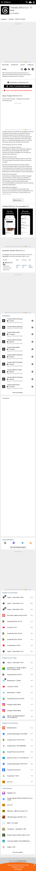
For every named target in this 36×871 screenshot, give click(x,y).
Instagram (15, 13)
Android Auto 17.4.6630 (14, 692)
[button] (22, 69)
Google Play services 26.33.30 (15, 698)
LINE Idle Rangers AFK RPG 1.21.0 (16, 817)
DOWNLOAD (30, 64)
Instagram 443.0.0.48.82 (14, 710)
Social (4, 69)
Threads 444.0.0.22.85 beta (14, 362)
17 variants (12, 349)
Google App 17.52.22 (13, 776)
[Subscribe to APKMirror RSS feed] (31, 543)
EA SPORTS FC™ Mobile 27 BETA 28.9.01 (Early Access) (16, 668)
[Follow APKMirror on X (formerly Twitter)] (5, 543)
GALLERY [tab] (22, 64)
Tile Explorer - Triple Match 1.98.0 (16, 829)
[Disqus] (18, 467)
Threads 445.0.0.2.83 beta (14, 340)
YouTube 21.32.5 (12, 627)
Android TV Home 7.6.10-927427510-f (18, 758)
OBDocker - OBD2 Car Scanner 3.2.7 (17, 811)
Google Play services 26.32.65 (15, 752)
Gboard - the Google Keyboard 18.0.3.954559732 (16, 716)
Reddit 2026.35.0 (12, 728)
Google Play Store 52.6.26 (14, 633)
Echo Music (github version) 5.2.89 (17, 615)
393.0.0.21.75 (8, 262)
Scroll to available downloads (19, 86)
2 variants (11, 364)
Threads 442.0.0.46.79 (13, 385)
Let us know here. (22, 861)
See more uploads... (18, 392)
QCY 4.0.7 (10, 782)
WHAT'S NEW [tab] (5, 64)
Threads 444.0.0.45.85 (13, 332)
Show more (17, 200)
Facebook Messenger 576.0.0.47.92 (17, 764)
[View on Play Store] (25, 69)
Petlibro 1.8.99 (11, 847)
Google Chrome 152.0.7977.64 (15, 740)
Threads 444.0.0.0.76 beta (14, 370)
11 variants (12, 334)
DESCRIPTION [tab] (14, 64)
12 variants (12, 386)
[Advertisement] (18, 43)
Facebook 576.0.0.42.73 (14, 770)
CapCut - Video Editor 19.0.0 (15, 609)
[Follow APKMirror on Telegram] (22, 543)
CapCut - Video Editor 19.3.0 (15, 651)
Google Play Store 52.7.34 (14, 621)
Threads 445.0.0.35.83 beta (14, 319)
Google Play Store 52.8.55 (14, 639)
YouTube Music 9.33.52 (13, 645)
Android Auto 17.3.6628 (14, 680)
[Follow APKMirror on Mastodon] (14, 543)
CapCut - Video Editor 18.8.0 (15, 597)
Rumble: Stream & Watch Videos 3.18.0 (18, 835)
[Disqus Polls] (18, 422)
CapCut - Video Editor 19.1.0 (15, 603)
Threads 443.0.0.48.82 (13, 347)
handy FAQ (5, 256)
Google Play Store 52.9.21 (14, 674)
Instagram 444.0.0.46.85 (14, 704)
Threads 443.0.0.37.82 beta (14, 377)
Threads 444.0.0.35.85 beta (14, 355)
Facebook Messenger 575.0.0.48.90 (17, 734)
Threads (11, 19)
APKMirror (7, 2)
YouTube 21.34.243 (12, 686)
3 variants (11, 321)
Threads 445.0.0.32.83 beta (14, 326)
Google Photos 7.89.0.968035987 (16, 746)
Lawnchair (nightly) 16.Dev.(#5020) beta (18, 841)
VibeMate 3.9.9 (11, 793)
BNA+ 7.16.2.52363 (12, 823)
